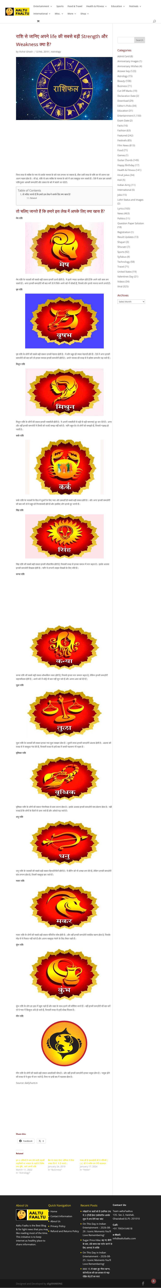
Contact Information (61, 1216)
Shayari (121, 241)
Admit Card (123, 56)
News (120, 213)
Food (120, 150)
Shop (83, 14)
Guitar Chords (125, 160)
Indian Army (124, 184)
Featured (122, 135)
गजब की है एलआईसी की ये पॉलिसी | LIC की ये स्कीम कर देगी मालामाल (94, 1162)
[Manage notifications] (153, 1281)
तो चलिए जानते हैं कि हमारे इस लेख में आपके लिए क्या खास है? (46, 194)
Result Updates (125, 236)
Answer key (123, 71)
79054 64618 (125, 1228)
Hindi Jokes (123, 175)
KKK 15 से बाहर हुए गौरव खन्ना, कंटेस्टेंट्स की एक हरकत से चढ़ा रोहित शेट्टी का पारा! (96, 1272)
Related (33, 198)
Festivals (133, 6)
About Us (55, 1221)
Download (123, 100)
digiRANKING (54, 1283)
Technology (123, 261)
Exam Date (123, 120)
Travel (120, 266)
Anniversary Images (128, 61)
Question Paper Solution (130, 223)
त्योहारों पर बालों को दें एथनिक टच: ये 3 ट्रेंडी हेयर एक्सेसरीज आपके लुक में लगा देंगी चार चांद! (97, 1215)
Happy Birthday (125, 165)
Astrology (56, 51)
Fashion (121, 130)
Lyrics (120, 208)
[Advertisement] (64, 149)
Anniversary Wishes (128, 66)
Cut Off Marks (124, 90)
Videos (121, 281)
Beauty (121, 80)
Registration (123, 232)
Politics (121, 218)
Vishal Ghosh (26, 51)
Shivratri (122, 246)
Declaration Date (126, 95)
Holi (119, 179)
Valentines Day (125, 276)
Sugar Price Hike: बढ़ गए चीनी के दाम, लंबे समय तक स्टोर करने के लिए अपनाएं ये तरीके (97, 1244)
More (70, 14)
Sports (60, 6)
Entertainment (41, 6)
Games (121, 155)
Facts (120, 125)
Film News (123, 145)
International (40, 14)
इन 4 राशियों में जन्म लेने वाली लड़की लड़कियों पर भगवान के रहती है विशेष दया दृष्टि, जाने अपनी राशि (30, 1163)
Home (53, 1211)
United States (124, 271)
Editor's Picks (124, 105)
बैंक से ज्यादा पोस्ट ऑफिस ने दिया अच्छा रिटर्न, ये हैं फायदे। (61, 1162)
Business (122, 86)
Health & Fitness (95, 6)
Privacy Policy (57, 1226)
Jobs (119, 194)
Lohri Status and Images (130, 199)
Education (116, 6)
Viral (119, 286)
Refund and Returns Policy (64, 1231)
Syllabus (121, 256)
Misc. (57, 14)
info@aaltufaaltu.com (124, 1238)
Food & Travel (75, 6)
